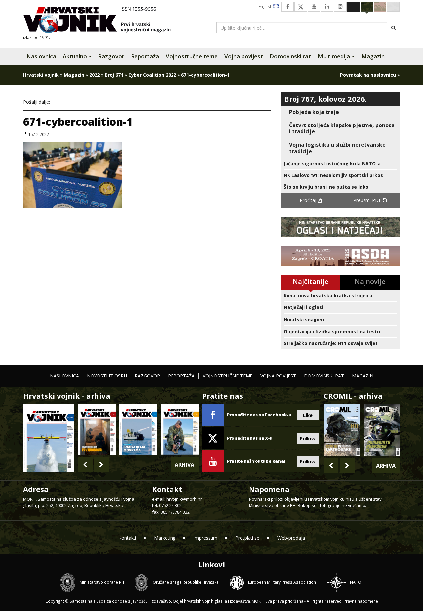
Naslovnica (41, 56)
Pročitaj (309, 200)
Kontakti (127, 538)
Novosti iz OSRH (107, 376)
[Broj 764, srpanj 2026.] (138, 429)
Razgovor (111, 56)
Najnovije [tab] (370, 281)
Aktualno (75, 56)
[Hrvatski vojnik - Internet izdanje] (101, 21)
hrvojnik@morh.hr (184, 499)
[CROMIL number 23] (342, 430)
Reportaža (145, 56)
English (266, 6)
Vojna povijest (243, 56)
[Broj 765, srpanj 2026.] (97, 429)
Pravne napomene (361, 601)
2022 (94, 75)
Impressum (205, 538)
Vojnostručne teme (192, 56)
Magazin (373, 56)
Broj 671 (114, 75)
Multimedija (334, 56)
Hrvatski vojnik (41, 75)
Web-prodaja (291, 538)
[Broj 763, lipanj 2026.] (180, 429)
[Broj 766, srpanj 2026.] (48, 438)
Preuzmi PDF (368, 200)
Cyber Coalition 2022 (152, 75)
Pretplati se (247, 538)
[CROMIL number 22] (382, 430)
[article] (340, 112)
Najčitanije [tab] (310, 281)
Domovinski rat (290, 56)
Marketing (164, 538)
